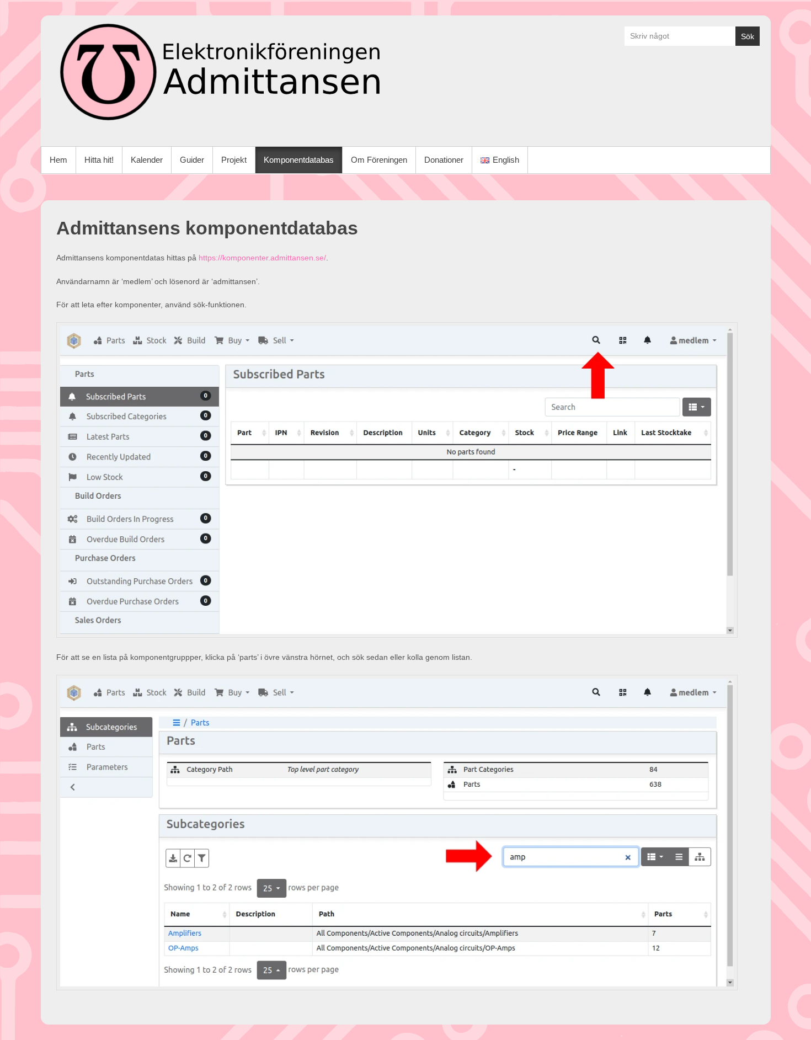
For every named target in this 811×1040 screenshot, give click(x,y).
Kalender (147, 159)
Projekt (234, 159)
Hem (58, 159)
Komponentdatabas (299, 159)
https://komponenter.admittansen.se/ (262, 257)
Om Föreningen (379, 159)
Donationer (443, 159)
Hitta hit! (99, 159)
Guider (192, 159)
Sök (747, 36)
